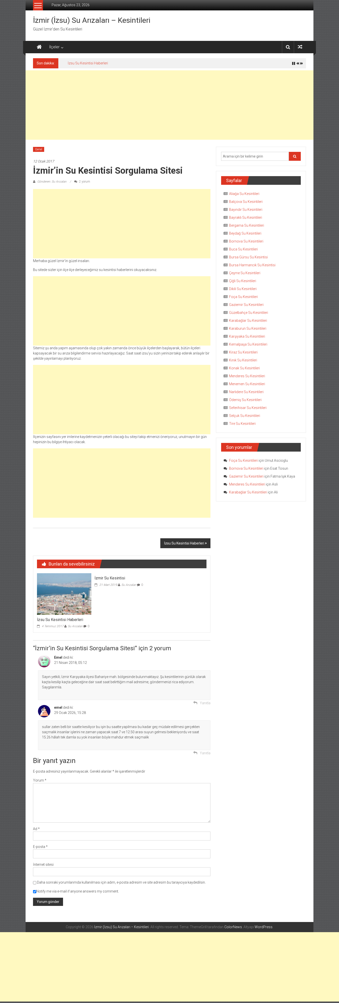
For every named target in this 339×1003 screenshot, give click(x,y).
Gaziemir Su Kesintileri (246, 305)
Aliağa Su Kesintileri (244, 194)
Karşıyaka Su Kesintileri (247, 336)
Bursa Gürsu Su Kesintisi (248, 257)
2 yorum (84, 181)
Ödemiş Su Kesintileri (245, 400)
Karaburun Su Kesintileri (247, 328)
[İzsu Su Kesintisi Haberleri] (64, 594)
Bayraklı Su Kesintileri (245, 217)
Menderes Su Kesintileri (247, 376)
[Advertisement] (169, 105)
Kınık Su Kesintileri (243, 360)
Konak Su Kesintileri (244, 368)
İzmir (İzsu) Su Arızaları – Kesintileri (91, 20)
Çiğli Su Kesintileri (242, 281)
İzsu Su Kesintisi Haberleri (88, 63)
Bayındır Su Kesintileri (245, 210)
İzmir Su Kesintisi (110, 578)
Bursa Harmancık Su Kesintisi (252, 265)
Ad (36, 829)
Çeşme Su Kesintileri (244, 273)
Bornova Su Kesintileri (246, 241)
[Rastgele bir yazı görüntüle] (300, 47)
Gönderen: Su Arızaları (51, 181)
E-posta (40, 847)
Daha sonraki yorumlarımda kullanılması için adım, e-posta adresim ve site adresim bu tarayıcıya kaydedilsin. (121, 882)
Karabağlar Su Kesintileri (248, 321)
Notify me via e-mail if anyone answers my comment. (77, 891)
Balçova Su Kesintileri (246, 202)
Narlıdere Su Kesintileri (246, 392)
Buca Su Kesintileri (243, 249)
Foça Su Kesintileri (243, 297)
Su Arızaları (75, 626)
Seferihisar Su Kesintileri (248, 408)
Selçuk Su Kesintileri (244, 416)
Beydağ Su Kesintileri (245, 233)
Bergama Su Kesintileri (246, 225)
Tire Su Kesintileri (242, 424)
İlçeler (54, 47)
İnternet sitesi (43, 865)
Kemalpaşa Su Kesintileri (248, 344)
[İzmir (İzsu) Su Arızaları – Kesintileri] (39, 47)
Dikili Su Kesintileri (243, 289)
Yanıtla (205, 703)
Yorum (39, 780)
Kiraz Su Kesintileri (243, 352)
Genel (38, 149)
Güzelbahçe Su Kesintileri (248, 313)
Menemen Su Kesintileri (247, 384)
